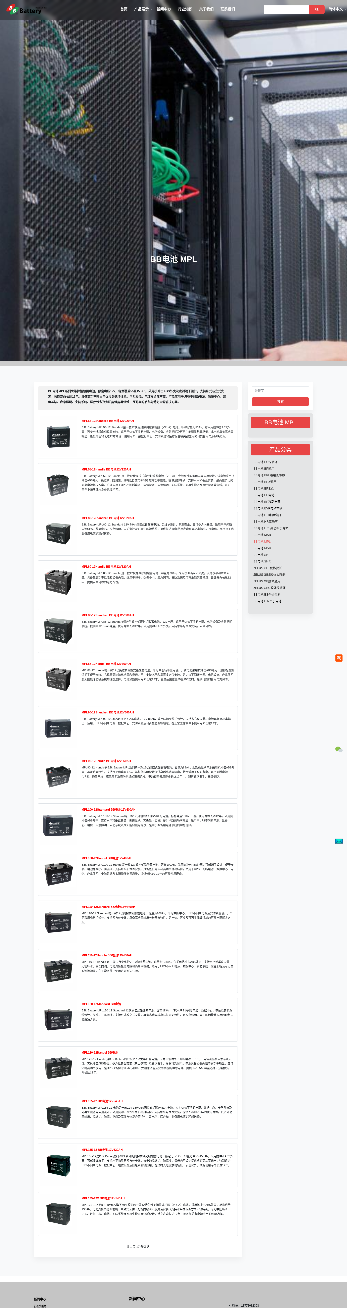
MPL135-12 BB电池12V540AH (102, 1101)
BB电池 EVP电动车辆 (267, 508)
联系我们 (227, 9)
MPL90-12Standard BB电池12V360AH (108, 712)
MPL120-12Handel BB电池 (100, 1052)
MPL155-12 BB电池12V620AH (102, 1149)
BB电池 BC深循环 (265, 462)
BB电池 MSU (262, 548)
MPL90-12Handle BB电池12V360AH (106, 761)
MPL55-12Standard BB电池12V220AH (108, 420)
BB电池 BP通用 (263, 468)
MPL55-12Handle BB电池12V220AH (106, 469)
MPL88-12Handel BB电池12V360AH (106, 663)
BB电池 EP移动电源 (266, 501)
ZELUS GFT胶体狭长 (267, 568)
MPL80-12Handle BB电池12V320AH (106, 566)
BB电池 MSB (262, 535)
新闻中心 (164, 9)
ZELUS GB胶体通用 (266, 581)
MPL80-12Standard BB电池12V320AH (108, 518)
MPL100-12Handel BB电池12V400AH (107, 858)
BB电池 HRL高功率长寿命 (270, 528)
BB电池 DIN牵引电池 (267, 601)
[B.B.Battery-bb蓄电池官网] (26, 9)
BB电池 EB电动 (263, 495)
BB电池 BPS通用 (264, 488)
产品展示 (141, 9)
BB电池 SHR (262, 561)
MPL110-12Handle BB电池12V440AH (107, 955)
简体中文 (336, 9)
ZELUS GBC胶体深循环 (269, 588)
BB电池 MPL (261, 541)
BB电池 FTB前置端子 (267, 515)
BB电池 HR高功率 (265, 521)
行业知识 (185, 9)
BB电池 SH (260, 554)
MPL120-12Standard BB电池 (101, 1004)
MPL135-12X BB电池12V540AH (103, 1198)
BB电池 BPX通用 (264, 482)
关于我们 (206, 9)
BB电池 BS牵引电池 (266, 594)
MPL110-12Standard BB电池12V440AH (108, 906)
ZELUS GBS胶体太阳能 (269, 574)
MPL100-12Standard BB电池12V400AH (109, 809)
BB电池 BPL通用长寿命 (269, 475)
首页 (124, 9)
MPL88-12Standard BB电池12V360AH (108, 615)
